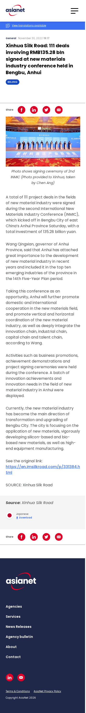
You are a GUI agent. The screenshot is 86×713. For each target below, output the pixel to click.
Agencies (14, 606)
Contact (13, 656)
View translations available (29, 25)
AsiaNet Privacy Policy (47, 691)
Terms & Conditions (18, 691)
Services (13, 616)
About (11, 646)
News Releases (19, 626)
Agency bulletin (19, 636)
